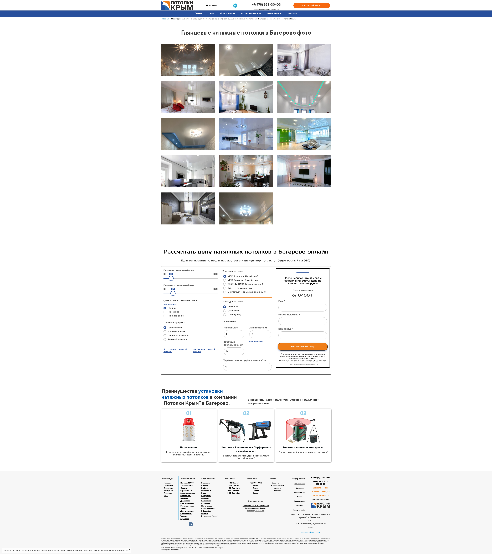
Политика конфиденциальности (303, 364)
